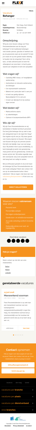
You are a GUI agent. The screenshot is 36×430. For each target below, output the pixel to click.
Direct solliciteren (18, 187)
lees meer (26, 328)
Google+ (23, 241)
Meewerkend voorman (16, 295)
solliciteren (9, 328)
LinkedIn (18, 241)
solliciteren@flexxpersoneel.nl (12, 176)
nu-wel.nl (29, 426)
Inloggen (28, 3)
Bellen (7, 266)
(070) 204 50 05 (18, 371)
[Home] (2, 382)
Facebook (9, 241)
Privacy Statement (18, 426)
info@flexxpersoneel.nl (18, 365)
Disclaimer (8, 426)
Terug (31, 11)
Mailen (7, 269)
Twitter (13, 241)
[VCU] (18, 418)
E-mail (27, 241)
